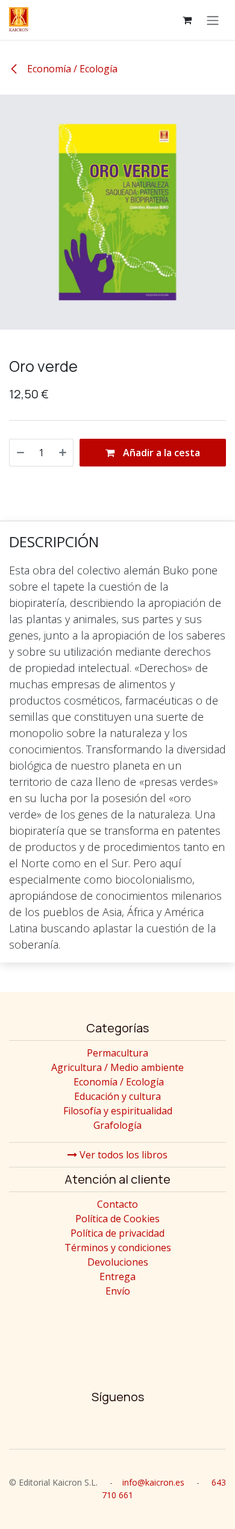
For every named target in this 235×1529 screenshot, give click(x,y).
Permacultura (117, 1053)
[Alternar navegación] (212, 20)
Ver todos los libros (122, 1154)
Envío (117, 1291)
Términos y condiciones (117, 1247)
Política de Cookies (117, 1218)
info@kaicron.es (153, 1482)
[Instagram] (80, 1426)
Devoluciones (117, 1262)
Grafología (117, 1125)
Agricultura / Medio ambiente (117, 1067)
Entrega (117, 1276)
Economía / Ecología (71, 68)
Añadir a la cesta (160, 452)
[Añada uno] (63, 452)
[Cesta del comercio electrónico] (186, 20)
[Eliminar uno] (20, 452)
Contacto (117, 1204)
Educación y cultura (117, 1096)
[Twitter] (155, 1426)
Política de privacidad (117, 1233)
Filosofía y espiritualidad (117, 1110)
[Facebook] (117, 1426)
